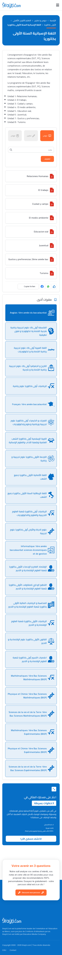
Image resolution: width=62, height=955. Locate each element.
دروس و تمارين (40, 20)
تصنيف (47, 159)
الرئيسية (53, 20)
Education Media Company (34, 934)
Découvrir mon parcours (31, 892)
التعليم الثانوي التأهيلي (22, 20)
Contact (13, 950)
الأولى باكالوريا (50, 24)
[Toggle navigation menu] (58, 5)
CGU (4, 950)
